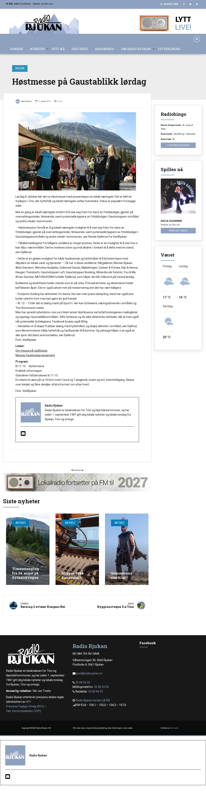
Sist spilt (80, 49)
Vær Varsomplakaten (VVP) (23, 711)
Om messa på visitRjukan (31, 350)
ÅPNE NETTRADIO (178, 230)
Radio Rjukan (26, 101)
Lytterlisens (169, 49)
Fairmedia (174, 728)
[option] (77, 151)
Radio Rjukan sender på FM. (93, 700)
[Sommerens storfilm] (127, 549)
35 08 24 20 (82, 682)
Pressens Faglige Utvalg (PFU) (25, 706)
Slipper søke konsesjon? (73, 575)
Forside (16, 49)
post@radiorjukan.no (89, 673)
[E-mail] (23, 434)
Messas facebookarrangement (35, 355)
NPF (28, 701)
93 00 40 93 (95, 691)
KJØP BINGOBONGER (178, 145)
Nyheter (37, 49)
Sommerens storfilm (121, 575)
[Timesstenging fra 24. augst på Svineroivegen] (28, 549)
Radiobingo (104, 49)
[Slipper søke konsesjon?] (77, 549)
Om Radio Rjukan (136, 49)
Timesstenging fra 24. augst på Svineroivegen (25, 573)
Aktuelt (20, 523)
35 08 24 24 (101, 686)
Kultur (19, 68)
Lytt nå (58, 49)
